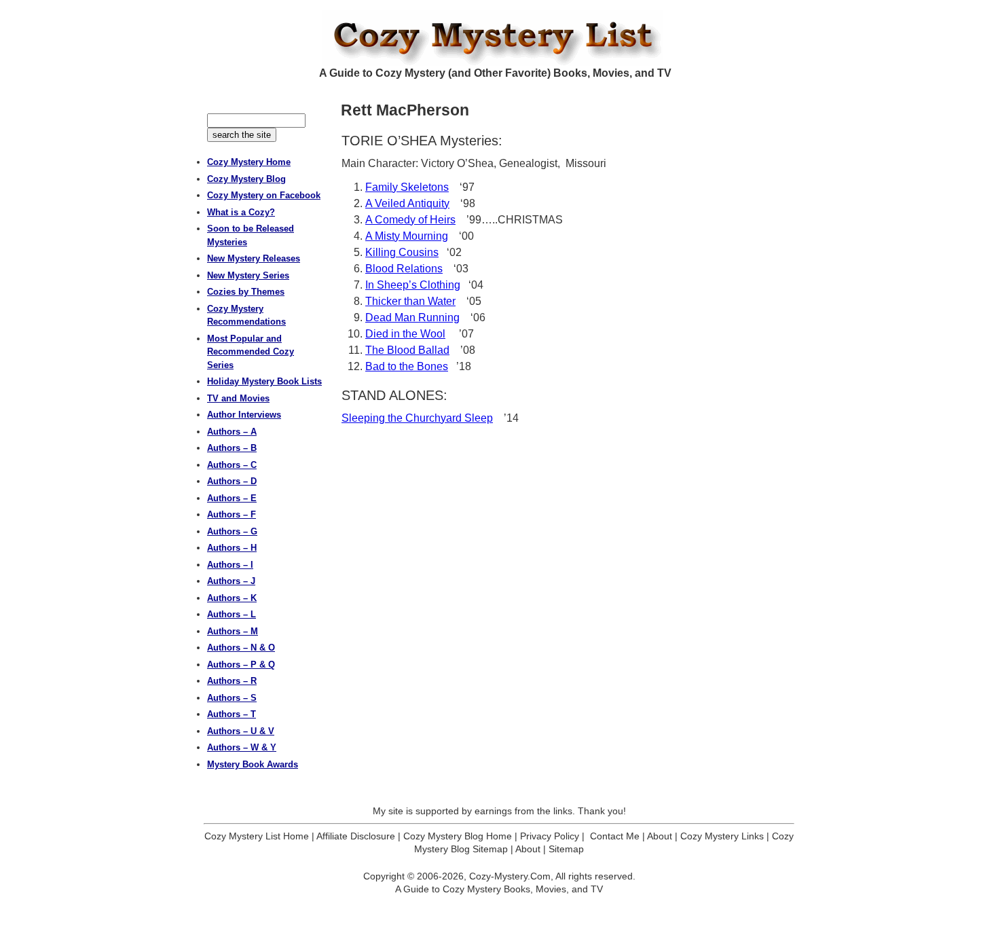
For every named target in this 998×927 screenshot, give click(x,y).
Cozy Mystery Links (722, 836)
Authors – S (232, 698)
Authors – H (232, 548)
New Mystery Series (248, 275)
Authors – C (232, 465)
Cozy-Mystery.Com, (511, 876)
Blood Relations (404, 268)
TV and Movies (238, 398)
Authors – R (232, 681)
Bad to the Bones (406, 366)
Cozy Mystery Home (249, 162)
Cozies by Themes (245, 292)
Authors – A (232, 431)
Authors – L (231, 614)
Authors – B (232, 448)
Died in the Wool (405, 334)
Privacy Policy (549, 836)
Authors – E (232, 498)
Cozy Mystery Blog (246, 179)
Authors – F (231, 514)
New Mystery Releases (253, 258)
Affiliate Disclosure (355, 836)
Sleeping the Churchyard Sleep (417, 418)
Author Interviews (244, 415)
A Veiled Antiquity (407, 203)
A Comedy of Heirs (410, 219)
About (659, 836)
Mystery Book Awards (252, 764)
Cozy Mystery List (499, 38)
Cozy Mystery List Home (256, 836)
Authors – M (232, 631)
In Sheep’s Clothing (412, 285)
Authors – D (232, 481)
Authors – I (230, 565)
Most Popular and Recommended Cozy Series (250, 351)
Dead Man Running (412, 317)
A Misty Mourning (406, 236)
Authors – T (231, 714)
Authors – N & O (241, 647)
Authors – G (232, 531)
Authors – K (232, 598)
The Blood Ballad (407, 350)
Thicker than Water (410, 301)
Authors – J (231, 581)
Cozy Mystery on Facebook (263, 195)
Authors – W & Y (241, 747)
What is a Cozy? (241, 212)
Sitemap (566, 848)
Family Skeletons (407, 187)
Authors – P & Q (241, 664)
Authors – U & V (240, 731)
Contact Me (615, 836)
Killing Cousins (402, 252)
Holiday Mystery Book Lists (264, 381)
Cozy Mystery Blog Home (457, 836)
